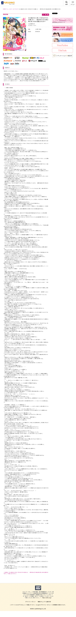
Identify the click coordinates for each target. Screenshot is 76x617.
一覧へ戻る (45, 15)
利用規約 (55, 605)
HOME (4, 9)
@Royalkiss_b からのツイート (59, 22)
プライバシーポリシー (46, 605)
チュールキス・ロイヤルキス (12, 9)
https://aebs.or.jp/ (47, 597)
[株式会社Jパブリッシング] (7, 3)
